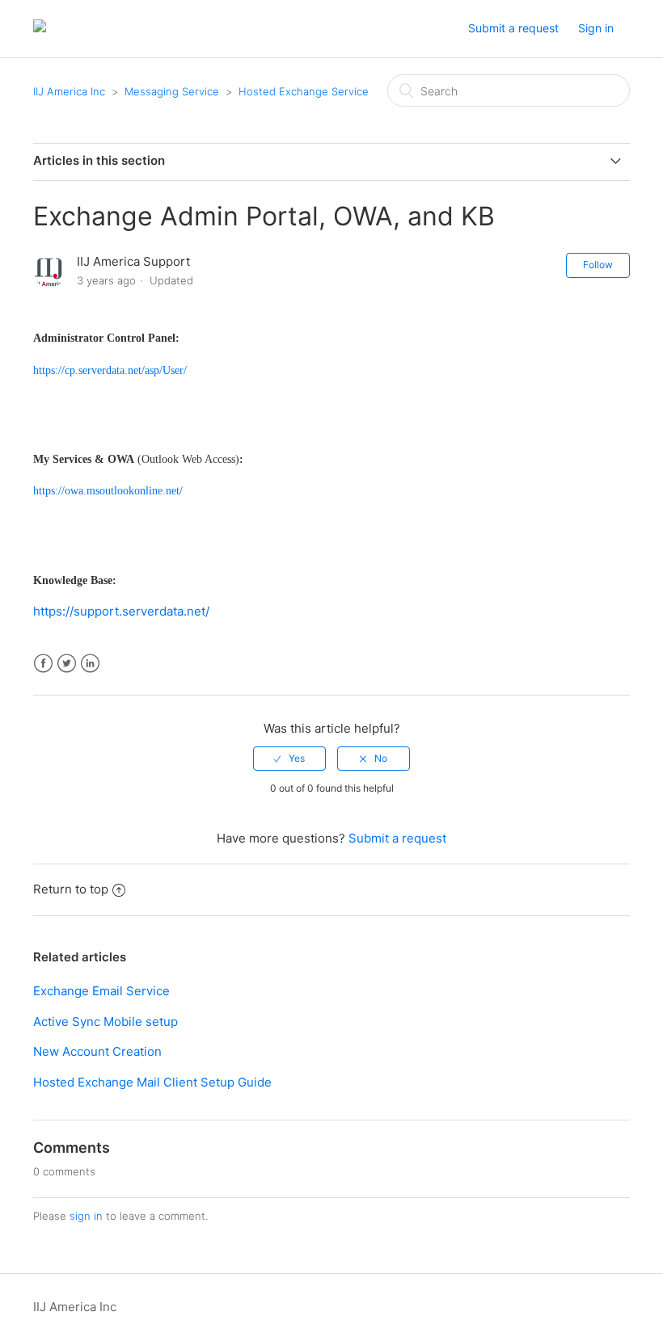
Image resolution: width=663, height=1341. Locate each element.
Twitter (67, 664)
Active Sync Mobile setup (105, 1021)
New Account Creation (97, 1051)
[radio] (289, 758)
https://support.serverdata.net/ (121, 611)
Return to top (70, 889)
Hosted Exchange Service (304, 91)
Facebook (43, 664)
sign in (86, 1215)
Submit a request (513, 28)
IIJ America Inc (69, 91)
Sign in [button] (596, 28)
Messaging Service (172, 91)
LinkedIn (90, 664)
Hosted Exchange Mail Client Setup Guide (152, 1082)
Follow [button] (598, 265)
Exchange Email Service (101, 990)
